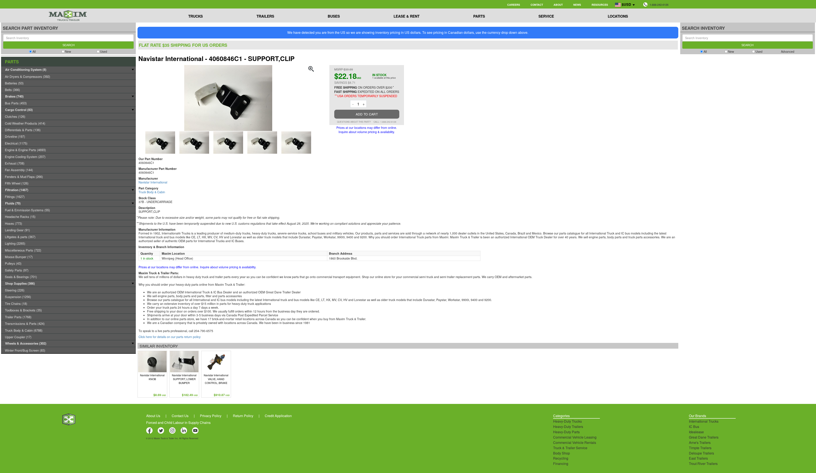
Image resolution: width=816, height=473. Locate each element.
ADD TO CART (367, 114)
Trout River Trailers (703, 463)
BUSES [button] (334, 16)
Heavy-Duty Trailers (568, 426)
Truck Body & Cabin (152, 192)
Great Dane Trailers (703, 437)
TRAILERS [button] (265, 16)
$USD (626, 4)
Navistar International (153, 182)
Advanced (787, 51)
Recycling (560, 458)
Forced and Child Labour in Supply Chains (178, 422)
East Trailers (698, 458)
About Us (153, 415)
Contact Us (180, 415)
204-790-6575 (203, 331)
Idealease (696, 431)
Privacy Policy (210, 415)
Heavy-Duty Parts (566, 431)
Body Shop (561, 453)
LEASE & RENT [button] (406, 16)
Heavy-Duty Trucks (567, 421)
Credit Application (278, 415)
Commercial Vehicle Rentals (574, 442)
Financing (560, 463)
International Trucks (703, 421)
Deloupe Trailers (701, 453)
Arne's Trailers (700, 442)
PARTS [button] (479, 16)
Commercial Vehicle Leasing (574, 437)
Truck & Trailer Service (570, 447)
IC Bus (694, 426)
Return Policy (243, 415)
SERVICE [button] (546, 16)
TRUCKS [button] (195, 16)
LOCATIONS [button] (618, 16)
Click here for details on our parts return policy (170, 337)
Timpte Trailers (700, 447)
